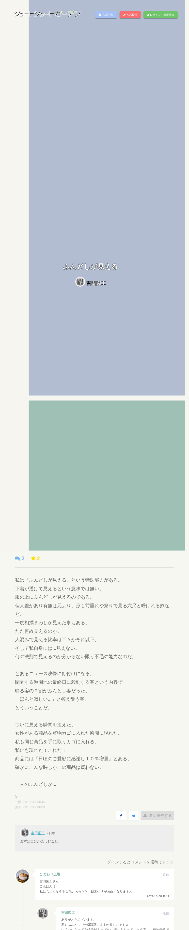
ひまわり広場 (50, 874)
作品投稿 (131, 14)
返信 (166, 875)
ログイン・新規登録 (161, 14)
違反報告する (159, 815)
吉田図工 (96, 283)
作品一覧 (107, 14)
